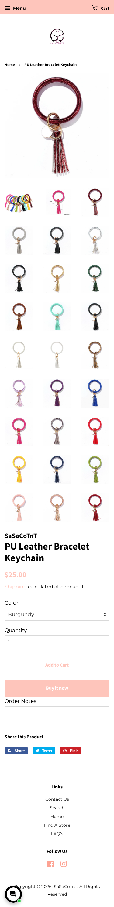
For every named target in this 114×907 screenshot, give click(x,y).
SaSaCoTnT (65, 886)
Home (10, 65)
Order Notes (20, 701)
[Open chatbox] (13, 894)
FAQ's (57, 833)
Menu (19, 8)
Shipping (16, 587)
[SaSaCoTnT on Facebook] (50, 865)
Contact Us (57, 799)
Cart (104, 8)
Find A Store (57, 825)
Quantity (16, 630)
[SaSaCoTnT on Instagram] (63, 865)
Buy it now (57, 688)
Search (57, 807)
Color (12, 603)
